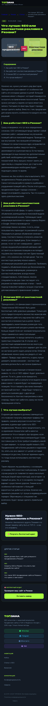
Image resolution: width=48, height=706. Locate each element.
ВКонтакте (25, 641)
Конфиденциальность (12, 680)
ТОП (8, 2)
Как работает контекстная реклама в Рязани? (24, 71)
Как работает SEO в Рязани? (17, 68)
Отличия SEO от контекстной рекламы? (22, 74)
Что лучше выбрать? (14, 77)
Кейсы (6, 658)
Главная (4, 14)
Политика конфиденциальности (15, 697)
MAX (25, 646)
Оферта (7, 685)
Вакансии (8, 668)
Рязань (13, 14)
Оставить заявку (24, 596)
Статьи (22, 14)
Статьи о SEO (9, 663)
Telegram (25, 636)
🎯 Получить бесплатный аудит (21, 534)
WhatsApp (25, 631)
